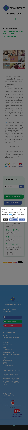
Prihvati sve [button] (22, 219)
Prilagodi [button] (5, 219)
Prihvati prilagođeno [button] (14, 219)
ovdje (10, 214)
